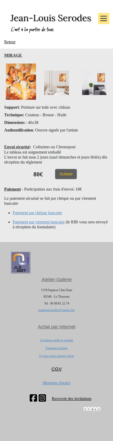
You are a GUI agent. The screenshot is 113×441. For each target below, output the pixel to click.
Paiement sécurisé (56, 348)
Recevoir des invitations (71, 398)
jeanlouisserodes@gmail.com (56, 310)
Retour (10, 42)
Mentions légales (56, 383)
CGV (57, 369)
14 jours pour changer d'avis (56, 356)
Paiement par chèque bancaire (37, 213)
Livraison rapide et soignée (56, 340)
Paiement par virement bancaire (39, 222)
